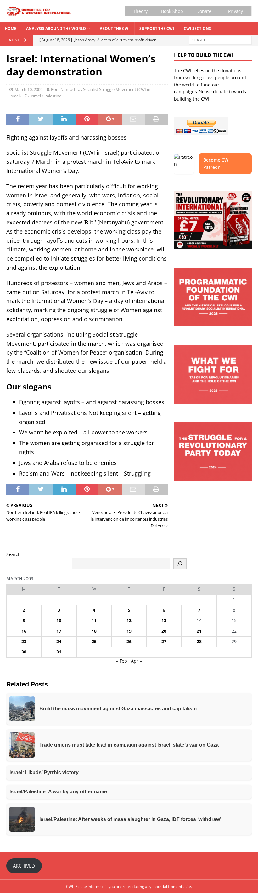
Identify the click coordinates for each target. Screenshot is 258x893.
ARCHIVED (24, 866)
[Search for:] (220, 40)
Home (10, 28)
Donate (203, 11)
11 (94, 620)
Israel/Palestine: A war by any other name (58, 791)
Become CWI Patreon (216, 163)
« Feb (121, 661)
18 (94, 631)
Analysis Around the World (56, 28)
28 (199, 641)
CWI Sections (197, 28)
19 (129, 631)
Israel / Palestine (46, 96)
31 (58, 652)
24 (58, 641)
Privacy (235, 11)
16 (23, 631)
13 (163, 620)
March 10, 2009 (28, 89)
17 (58, 631)
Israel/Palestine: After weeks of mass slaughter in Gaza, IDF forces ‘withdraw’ (130, 819)
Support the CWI (156, 28)
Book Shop (172, 11)
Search (13, 554)
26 (129, 641)
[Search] (180, 563)
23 (23, 641)
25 (94, 641)
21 (199, 631)
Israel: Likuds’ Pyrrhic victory (44, 772)
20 (163, 631)
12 (129, 620)
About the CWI (115, 28)
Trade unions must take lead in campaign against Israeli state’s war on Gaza (129, 744)
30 (23, 652)
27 (163, 641)
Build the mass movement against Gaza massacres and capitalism (118, 708)
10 (58, 620)
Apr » (136, 661)
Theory (140, 11)
